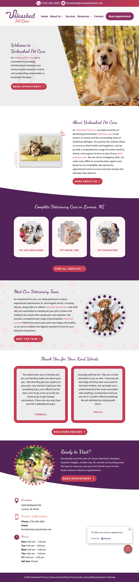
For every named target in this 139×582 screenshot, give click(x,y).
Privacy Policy (76, 577)
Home (44, 16)
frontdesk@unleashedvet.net (36, 529)
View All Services (68, 268)
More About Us (86, 181)
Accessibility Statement (95, 577)
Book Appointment (120, 16)
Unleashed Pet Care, (85, 129)
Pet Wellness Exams (31, 250)
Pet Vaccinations (108, 250)
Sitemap (111, 577)
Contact (99, 16)
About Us (55, 16)
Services (70, 16)
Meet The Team (27, 338)
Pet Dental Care (69, 250)
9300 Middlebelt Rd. (31, 505)
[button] (128, 549)
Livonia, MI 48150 (30, 509)
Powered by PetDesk (59, 577)
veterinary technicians (56, 307)
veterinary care (104, 133)
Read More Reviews (68, 431)
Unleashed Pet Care (24, 57)
